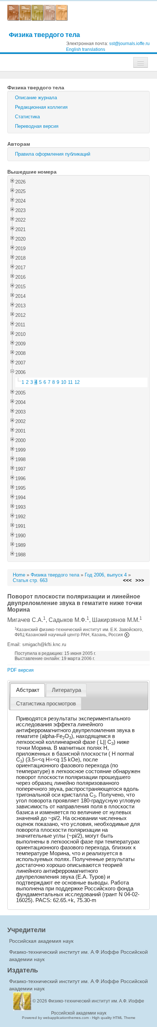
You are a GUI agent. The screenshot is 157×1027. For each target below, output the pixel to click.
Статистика (27, 116)
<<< (127, 580)
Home (19, 575)
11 (70, 382)
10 (63, 382)
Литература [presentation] (66, 690)
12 (77, 382)
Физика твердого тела (44, 34)
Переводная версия (36, 126)
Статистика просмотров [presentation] (46, 704)
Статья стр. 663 (30, 580)
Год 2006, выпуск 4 (106, 575)
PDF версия (20, 670)
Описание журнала (36, 97)
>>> (139, 580)
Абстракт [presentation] (27, 690)
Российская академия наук (41, 941)
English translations (85, 49)
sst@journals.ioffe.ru (129, 43)
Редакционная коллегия (41, 107)
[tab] (27, 690)
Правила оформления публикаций (52, 154)
